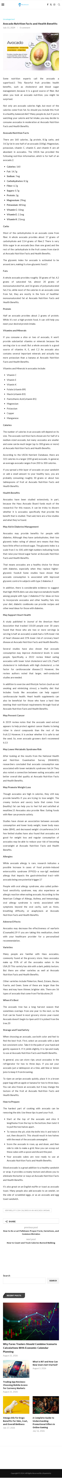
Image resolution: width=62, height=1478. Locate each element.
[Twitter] (51, 4)
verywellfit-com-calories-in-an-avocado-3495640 (27, 1210)
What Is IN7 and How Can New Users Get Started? (45, 1363)
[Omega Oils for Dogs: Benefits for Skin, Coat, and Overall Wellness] (16, 1405)
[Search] (58, 4)
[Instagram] (54, 4)
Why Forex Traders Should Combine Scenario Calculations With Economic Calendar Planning (30, 1347)
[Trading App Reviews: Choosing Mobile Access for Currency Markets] (16, 1369)
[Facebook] (47, 4)
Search (6, 1275)
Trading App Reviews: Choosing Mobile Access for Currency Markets (15, 1385)
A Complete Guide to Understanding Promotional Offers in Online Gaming (44, 1422)
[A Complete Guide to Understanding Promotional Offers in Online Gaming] (46, 1405)
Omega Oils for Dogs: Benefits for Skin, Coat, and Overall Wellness (15, 1421)
